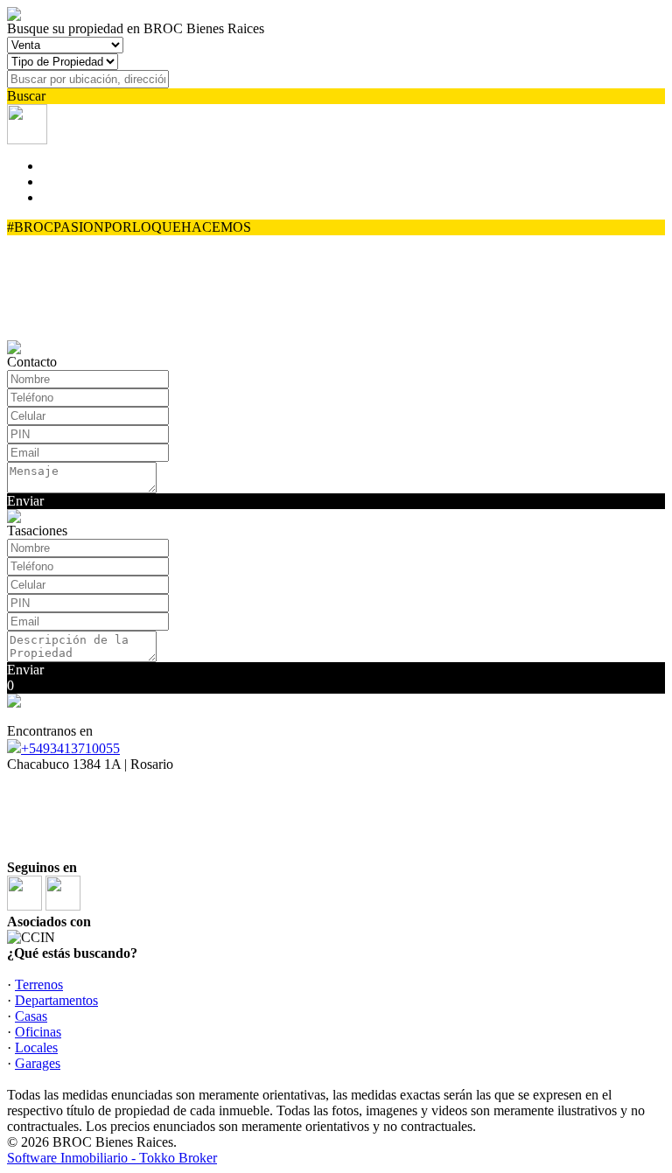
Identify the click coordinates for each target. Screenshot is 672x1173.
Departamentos (56, 1000)
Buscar (26, 95)
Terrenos (39, 984)
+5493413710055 (70, 748)
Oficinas (38, 1031)
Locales (36, 1047)
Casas (31, 1016)
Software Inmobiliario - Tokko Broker (112, 1157)
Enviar (25, 500)
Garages (37, 1063)
